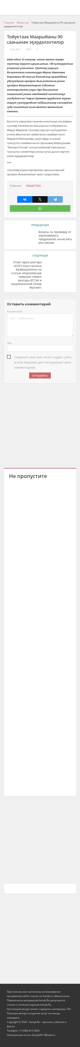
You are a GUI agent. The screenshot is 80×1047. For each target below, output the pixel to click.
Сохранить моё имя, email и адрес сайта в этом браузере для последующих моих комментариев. (42, 357)
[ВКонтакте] (24, 199)
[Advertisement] (40, 425)
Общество (33, 185)
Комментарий (14, 311)
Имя (9, 342)
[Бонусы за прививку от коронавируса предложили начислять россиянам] (21, 238)
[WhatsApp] (40, 208)
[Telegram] (55, 199)
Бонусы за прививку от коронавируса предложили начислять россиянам (55, 237)
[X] (40, 199)
